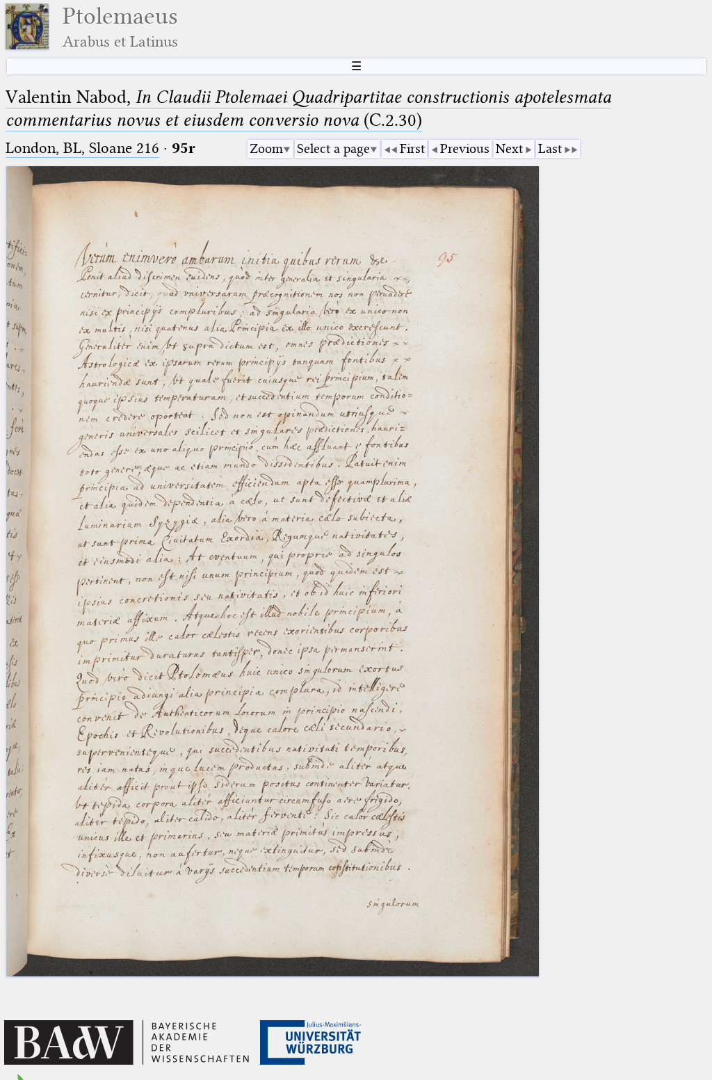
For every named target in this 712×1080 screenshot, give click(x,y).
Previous (465, 148)
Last (550, 148)
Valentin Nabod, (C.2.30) (308, 108)
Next (509, 148)
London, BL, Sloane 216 (82, 147)
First (412, 148)
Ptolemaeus (120, 27)
